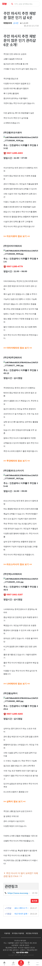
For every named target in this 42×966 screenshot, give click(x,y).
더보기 (37, 964)
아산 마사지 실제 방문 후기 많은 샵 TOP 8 (21, 913)
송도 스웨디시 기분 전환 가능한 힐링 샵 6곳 (21, 908)
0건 (16, 23)
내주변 (21, 964)
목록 (35, 900)
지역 (29, 964)
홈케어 (13, 964)
